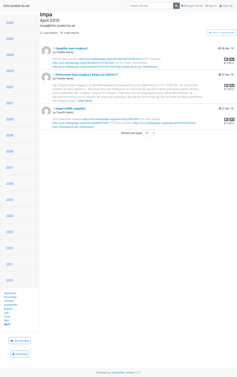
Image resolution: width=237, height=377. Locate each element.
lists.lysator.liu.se (16, 6)
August (8, 308)
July (6, 312)
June (7, 316)
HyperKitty (118, 372)
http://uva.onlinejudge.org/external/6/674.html (80, 122)
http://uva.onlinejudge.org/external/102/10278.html (164, 122)
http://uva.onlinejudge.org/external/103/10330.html (83, 66)
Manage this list (193, 5)
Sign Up (227, 5)
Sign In (212, 5)
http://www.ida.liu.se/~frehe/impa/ (136, 66)
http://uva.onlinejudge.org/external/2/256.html (110, 119)
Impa (46, 14)
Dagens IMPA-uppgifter (70, 108)
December (10, 293)
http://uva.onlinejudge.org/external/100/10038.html (110, 58)
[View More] (85, 100)
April (7, 324)
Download (21, 354)
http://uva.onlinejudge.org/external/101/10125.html (83, 62)
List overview (21, 340)
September (10, 304)
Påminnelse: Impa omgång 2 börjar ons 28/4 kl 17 (86, 74)
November (10, 296)
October (9, 300)
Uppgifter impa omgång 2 (71, 48)
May (6, 320)
